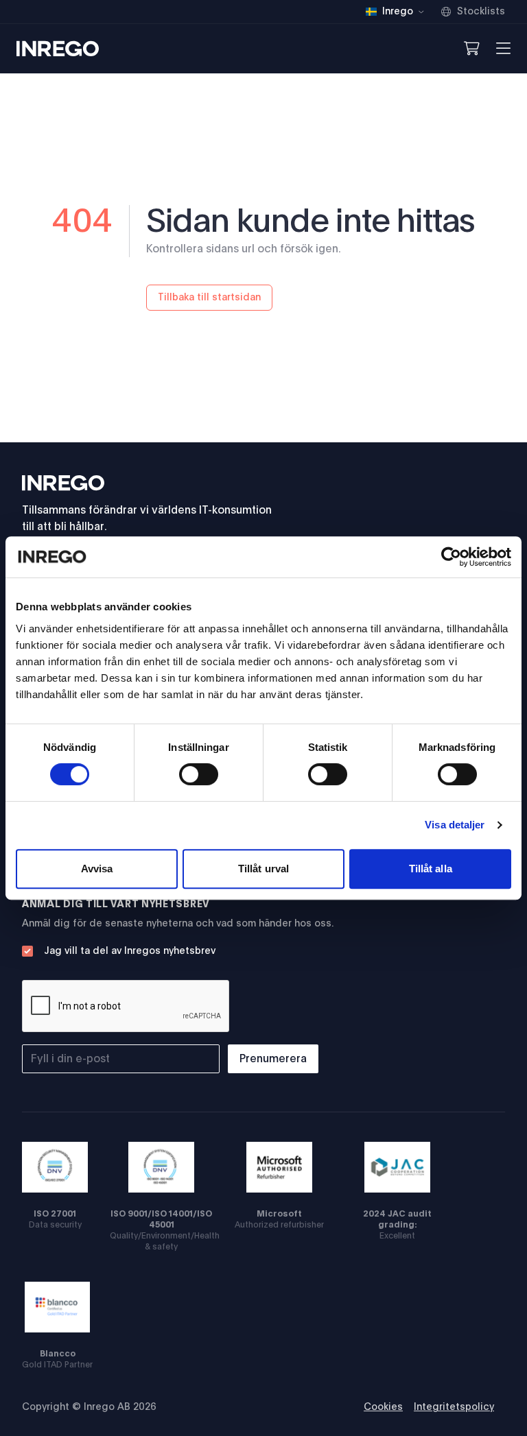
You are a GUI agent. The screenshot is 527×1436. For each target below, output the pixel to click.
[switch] (198, 774)
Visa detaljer (454, 824)
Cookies (383, 1407)
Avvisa (97, 868)
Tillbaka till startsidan (209, 297)
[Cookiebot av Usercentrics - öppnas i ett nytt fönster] (451, 557)
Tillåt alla (430, 868)
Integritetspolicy (454, 1407)
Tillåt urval (263, 868)
